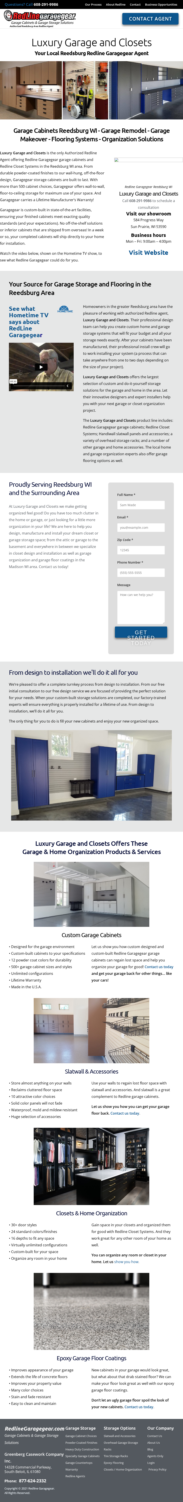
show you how (126, 1261)
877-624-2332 (32, 1481)
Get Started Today (141, 633)
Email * (122, 517)
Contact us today (159, 966)
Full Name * (126, 495)
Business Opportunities (161, 4)
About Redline (115, 4)
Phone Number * (130, 562)
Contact (135, 4)
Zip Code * (125, 540)
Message (123, 585)
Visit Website (148, 252)
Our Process (93, 4)
